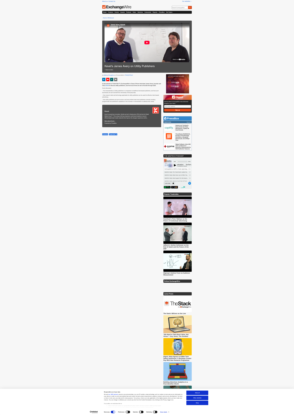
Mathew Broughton (109, 75)
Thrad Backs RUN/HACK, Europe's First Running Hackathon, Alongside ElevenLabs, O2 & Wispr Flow (182, 137)
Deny (197, 402)
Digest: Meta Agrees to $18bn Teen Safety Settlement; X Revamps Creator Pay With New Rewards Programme (177, 358)
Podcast (128, 12)
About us (105, 1)
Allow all (197, 392)
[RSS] (179, 285)
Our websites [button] (186, 1)
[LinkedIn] (175, 285)
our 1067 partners (113, 394)
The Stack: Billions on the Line (174, 313)
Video (134, 12)
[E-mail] (115, 79)
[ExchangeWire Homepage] (116, 7)
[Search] (190, 7)
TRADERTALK (129, 75)
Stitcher (174, 187)
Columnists (147, 12)
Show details (163, 412)
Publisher (105, 134)
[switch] (128, 412)
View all (188, 122)
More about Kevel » (110, 121)
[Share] (103, 79)
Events (117, 12)
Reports (155, 12)
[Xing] (111, 79)
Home (104, 12)
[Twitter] (168, 285)
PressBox (162, 12)
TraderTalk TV (113, 134)
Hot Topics (169, 12)
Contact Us (111, 1)
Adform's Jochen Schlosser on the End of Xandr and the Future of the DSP (176, 247)
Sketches (140, 12)
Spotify (167, 187)
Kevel (107, 85)
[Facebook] (172, 285)
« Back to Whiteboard (108, 18)
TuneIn (181, 187)
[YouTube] (107, 79)
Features (110, 12)
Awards (122, 12)
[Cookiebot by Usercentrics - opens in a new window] (94, 412)
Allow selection (197, 397)
